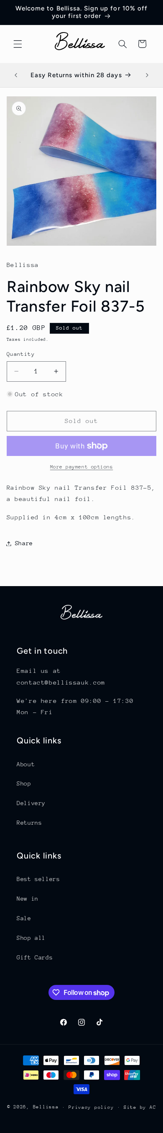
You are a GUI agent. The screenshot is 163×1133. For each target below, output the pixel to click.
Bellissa (46, 1107)
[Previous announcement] (16, 75)
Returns (29, 822)
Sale (24, 918)
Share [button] (24, 543)
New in (27, 898)
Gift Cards (35, 957)
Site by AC (140, 1107)
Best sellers (38, 879)
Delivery (31, 803)
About (26, 764)
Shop (24, 783)
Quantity (21, 354)
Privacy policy (91, 1107)
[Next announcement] (147, 75)
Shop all (31, 937)
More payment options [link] (81, 467)
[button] (17, 43)
